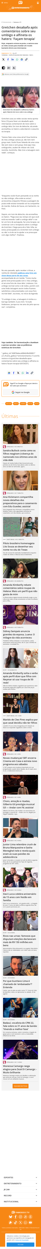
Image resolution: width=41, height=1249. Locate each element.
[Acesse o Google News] (21, 59)
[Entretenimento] (20, 8)
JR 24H (7, 1189)
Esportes (8, 1177)
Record (8, 1195)
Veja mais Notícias (20, 1086)
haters (37, 403)
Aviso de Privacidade (22, 1240)
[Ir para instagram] (20, 1217)
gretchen (8, 403)
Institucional (11, 1201)
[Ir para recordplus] (10, 1222)
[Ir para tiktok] (15, 1222)
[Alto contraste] (3, 68)
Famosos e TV (17, 22)
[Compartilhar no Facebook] (8, 59)
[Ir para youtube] (30, 1222)
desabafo (23, 403)
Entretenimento (12, 1183)
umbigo (16, 403)
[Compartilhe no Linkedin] (12, 59)
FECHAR (20, 1245)
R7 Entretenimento (6, 22)
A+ (8, 67)
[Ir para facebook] (15, 1217)
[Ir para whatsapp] (25, 1222)
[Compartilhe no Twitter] (3, 59)
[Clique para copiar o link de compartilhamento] (26, 59)
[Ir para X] (20, 1222)
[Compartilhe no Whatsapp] (17, 59)
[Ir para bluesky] (10, 1217)
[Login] (38, 2)
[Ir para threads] (30, 1217)
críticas (30, 403)
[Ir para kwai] (25, 1217)
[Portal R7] (20, 2)
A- (14, 67)
